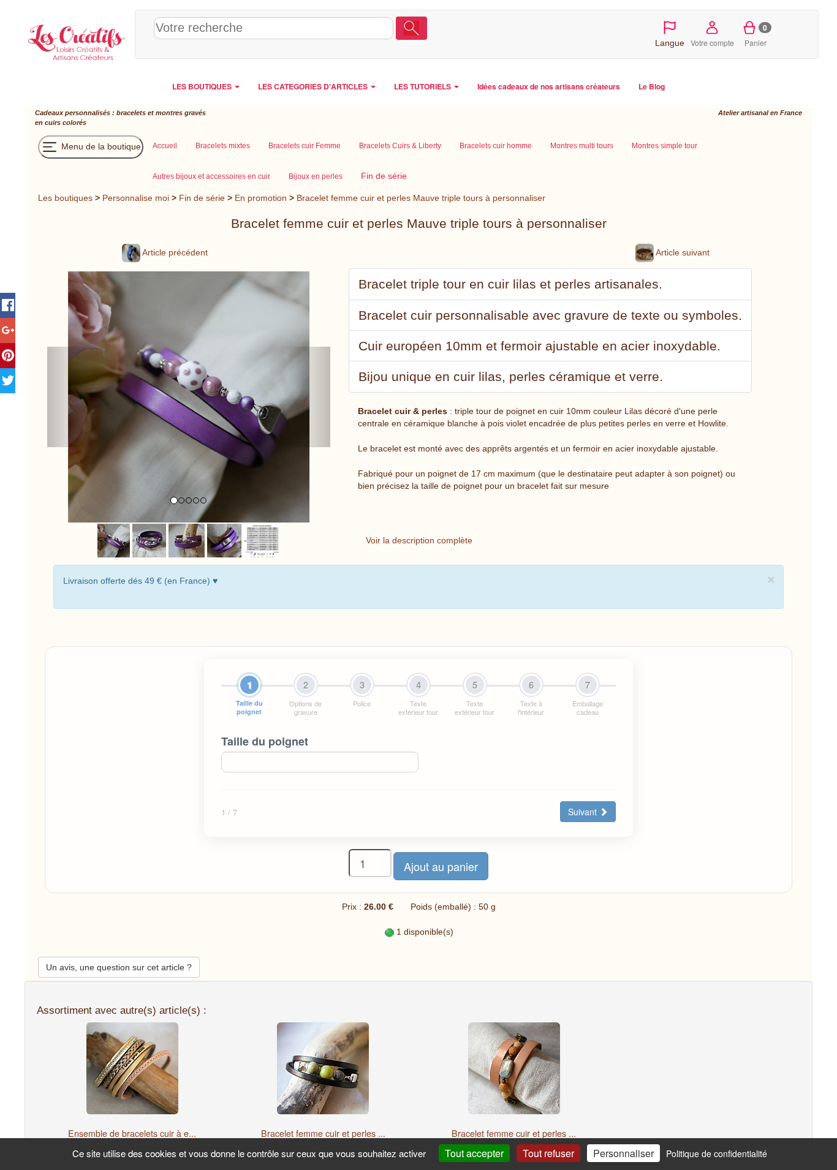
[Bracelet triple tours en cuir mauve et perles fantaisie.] (149, 540)
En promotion (261, 198)
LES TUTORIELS (423, 86)
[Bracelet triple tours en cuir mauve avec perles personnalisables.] (186, 540)
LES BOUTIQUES (202, 86)
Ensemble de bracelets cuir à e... (132, 1133)
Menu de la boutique (100, 146)
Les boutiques (65, 198)
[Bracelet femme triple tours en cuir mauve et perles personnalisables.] (113, 540)
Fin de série (202, 198)
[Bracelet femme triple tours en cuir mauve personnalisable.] (224, 540)
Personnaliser (623, 1153)
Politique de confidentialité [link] (716, 1153)
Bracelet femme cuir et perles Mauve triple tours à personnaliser (421, 198)
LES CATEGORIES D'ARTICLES (313, 86)
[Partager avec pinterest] (7, 355)
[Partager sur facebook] (7, 305)
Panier (755, 35)
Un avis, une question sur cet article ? (119, 967)
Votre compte (712, 42)
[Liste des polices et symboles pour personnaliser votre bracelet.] (262, 540)
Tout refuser (548, 1153)
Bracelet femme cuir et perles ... (323, 1133)
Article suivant (682, 252)
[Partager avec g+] (7, 330)
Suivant (583, 812)
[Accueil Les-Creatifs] (77, 40)
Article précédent (174, 252)
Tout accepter (474, 1153)
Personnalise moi (135, 198)
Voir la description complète (419, 540)
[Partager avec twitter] (7, 380)
